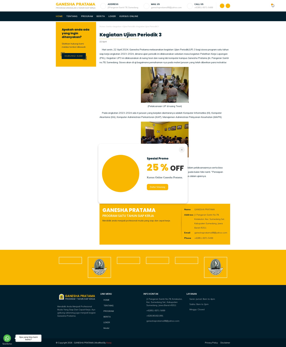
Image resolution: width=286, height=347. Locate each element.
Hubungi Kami (74, 56)
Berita (101, 16)
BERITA (107, 316)
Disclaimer (225, 342)
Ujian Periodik (129, 26)
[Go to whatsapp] (7, 338)
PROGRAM (109, 311)
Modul (106, 328)
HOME (106, 300)
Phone (187, 238)
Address (188, 214)
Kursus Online (128, 16)
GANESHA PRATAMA (75, 4)
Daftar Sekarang (157, 187)
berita (109, 26)
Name (187, 209)
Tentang (72, 16)
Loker (112, 16)
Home (59, 16)
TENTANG (109, 305)
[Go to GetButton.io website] (7, 344)
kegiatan (117, 26)
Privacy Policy (211, 342)
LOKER (107, 322)
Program (87, 16)
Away (109, 342)
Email (187, 232)
